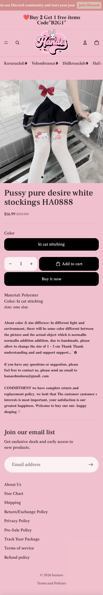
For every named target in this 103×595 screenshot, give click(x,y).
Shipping (12, 502)
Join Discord (89, 5)
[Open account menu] (85, 42)
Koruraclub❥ (16, 63)
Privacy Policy (17, 520)
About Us (12, 484)
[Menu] (6, 43)
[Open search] (17, 42)
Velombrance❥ (45, 63)
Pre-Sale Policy (18, 530)
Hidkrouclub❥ (76, 63)
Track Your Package (22, 539)
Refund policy (17, 557)
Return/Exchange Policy (26, 511)
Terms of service (19, 548)
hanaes (57, 575)
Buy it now (52, 279)
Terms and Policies (51, 583)
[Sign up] (90, 464)
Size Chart (13, 493)
